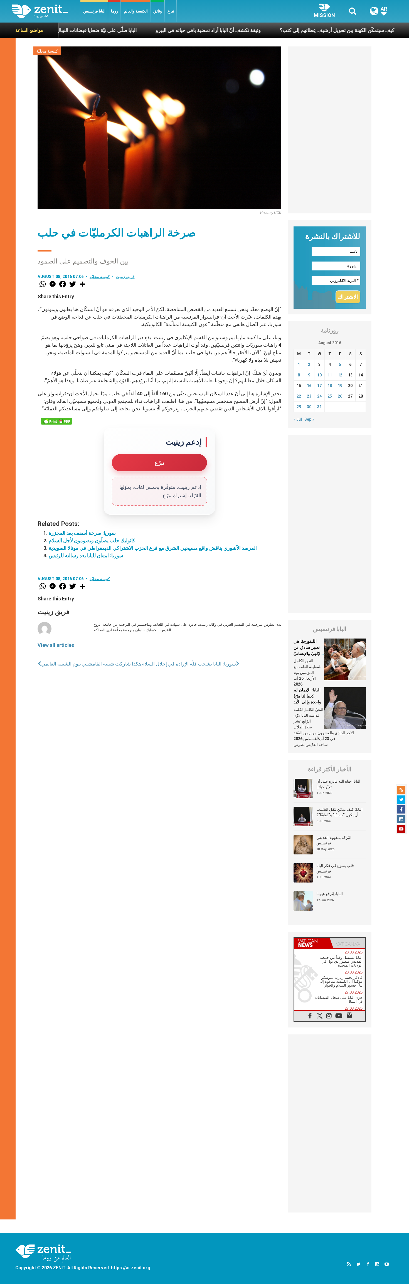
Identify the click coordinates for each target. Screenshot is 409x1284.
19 (340, 385)
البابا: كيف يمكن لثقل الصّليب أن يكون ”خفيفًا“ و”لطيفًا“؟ (339, 812)
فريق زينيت (125, 276)
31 (319, 407)
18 (329, 385)
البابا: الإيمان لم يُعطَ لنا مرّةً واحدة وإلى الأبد (307, 695)
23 (309, 396)
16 (309, 385)
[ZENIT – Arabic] (46, 11)
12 (340, 375)
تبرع (170, 11)
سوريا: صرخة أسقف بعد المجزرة (82, 533)
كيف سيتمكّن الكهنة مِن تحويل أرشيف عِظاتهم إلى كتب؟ (292, 30)
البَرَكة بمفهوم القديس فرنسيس (333, 840)
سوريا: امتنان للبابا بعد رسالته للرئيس (86, 555)
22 (299, 396)
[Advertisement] (329, 129)
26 (340, 396)
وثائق (157, 11)
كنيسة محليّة (47, 51)
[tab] (312, 943)
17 (319, 385)
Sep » (309, 419)
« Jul (298, 419)
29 (299, 407)
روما (114, 11)
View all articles (56, 645)
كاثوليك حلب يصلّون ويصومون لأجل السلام (92, 540)
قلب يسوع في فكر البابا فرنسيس (335, 868)
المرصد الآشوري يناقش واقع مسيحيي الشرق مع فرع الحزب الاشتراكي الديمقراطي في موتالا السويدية (153, 548)
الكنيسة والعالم (136, 11)
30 (309, 407)
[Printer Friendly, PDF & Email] (56, 421)
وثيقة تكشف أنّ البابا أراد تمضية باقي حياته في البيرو (163, 30)
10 (319, 375)
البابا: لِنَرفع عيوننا (329, 893)
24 (319, 396)
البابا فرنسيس (94, 11)
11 (329, 375)
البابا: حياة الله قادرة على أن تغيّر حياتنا (338, 784)
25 (329, 396)
